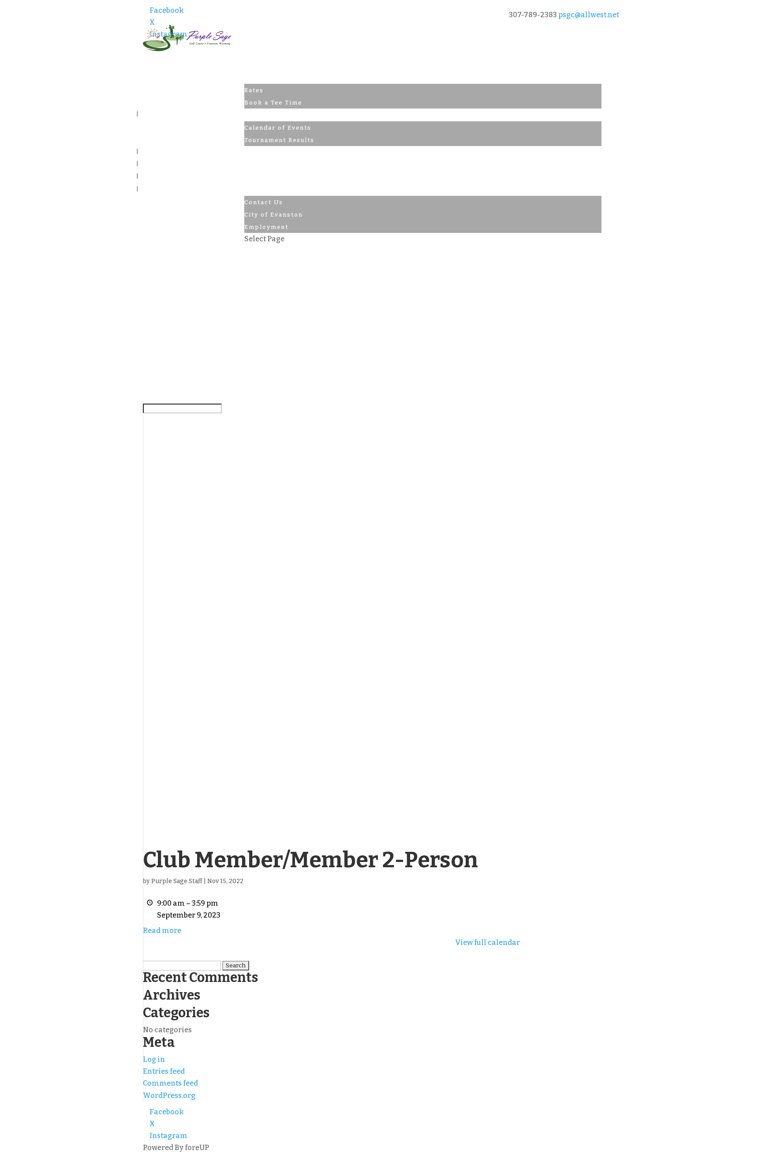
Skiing (255, 164)
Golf (251, 78)
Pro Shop (260, 152)
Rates (254, 90)
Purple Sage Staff (176, 881)
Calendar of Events (277, 127)
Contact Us (263, 190)
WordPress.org (169, 1095)
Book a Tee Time (273, 102)
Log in (154, 1059)
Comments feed (170, 1083)
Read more (162, 930)
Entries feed (164, 1071)
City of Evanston (273, 214)
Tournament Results (279, 140)
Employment (266, 227)
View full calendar (487, 942)
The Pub (258, 177)
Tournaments (267, 115)
